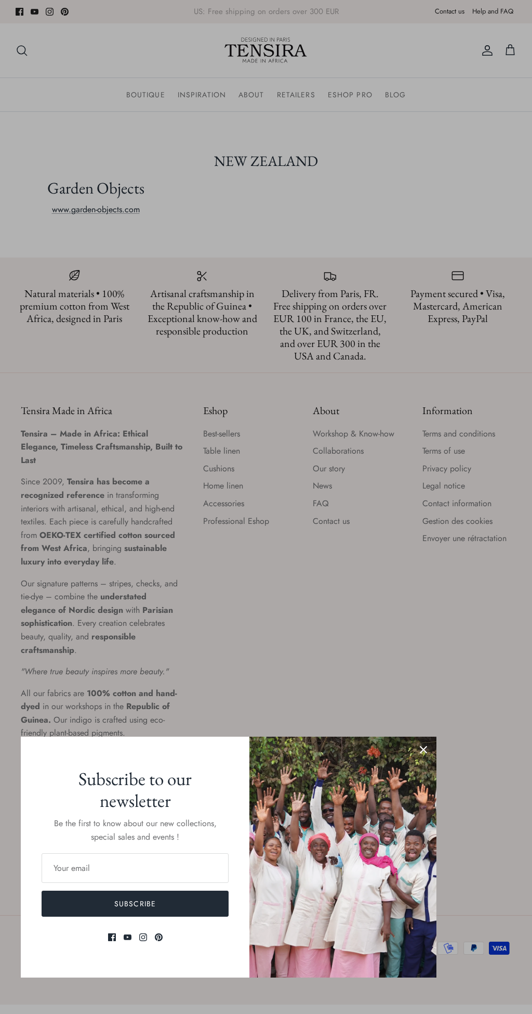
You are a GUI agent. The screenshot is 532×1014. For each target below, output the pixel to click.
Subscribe (135, 904)
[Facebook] (112, 937)
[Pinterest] (159, 937)
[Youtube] (127, 937)
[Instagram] (143, 937)
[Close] (423, 749)
